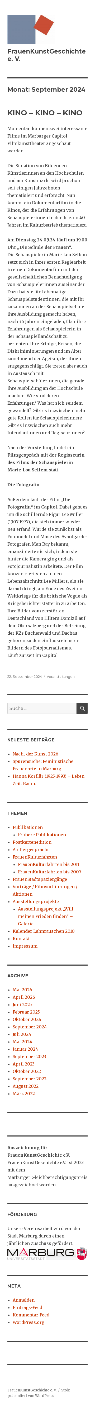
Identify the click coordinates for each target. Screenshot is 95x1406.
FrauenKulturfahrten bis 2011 (48, 864)
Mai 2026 (22, 989)
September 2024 (30, 1026)
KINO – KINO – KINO (45, 112)
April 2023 (24, 1064)
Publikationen (28, 827)
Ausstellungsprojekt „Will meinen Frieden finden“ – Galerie (45, 916)
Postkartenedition (32, 842)
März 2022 (24, 1093)
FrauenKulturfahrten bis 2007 (49, 871)
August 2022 (26, 1086)
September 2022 (29, 1078)
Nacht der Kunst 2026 (35, 754)
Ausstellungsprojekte (36, 901)
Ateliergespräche (31, 849)
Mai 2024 (22, 1041)
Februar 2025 (26, 1012)
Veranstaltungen (61, 676)
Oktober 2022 (27, 1071)
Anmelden (24, 1300)
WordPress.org (28, 1322)
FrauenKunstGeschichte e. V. (31, 1390)
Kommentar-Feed (31, 1314)
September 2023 (29, 1056)
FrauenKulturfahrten (35, 857)
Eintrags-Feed (27, 1307)
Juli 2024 (22, 1034)
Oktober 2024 (27, 1019)
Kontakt (21, 938)
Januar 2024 (25, 1049)
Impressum (25, 946)
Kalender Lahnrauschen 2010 (44, 931)
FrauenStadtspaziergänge (40, 879)
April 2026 (24, 997)
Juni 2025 (22, 1004)
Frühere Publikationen (42, 834)
